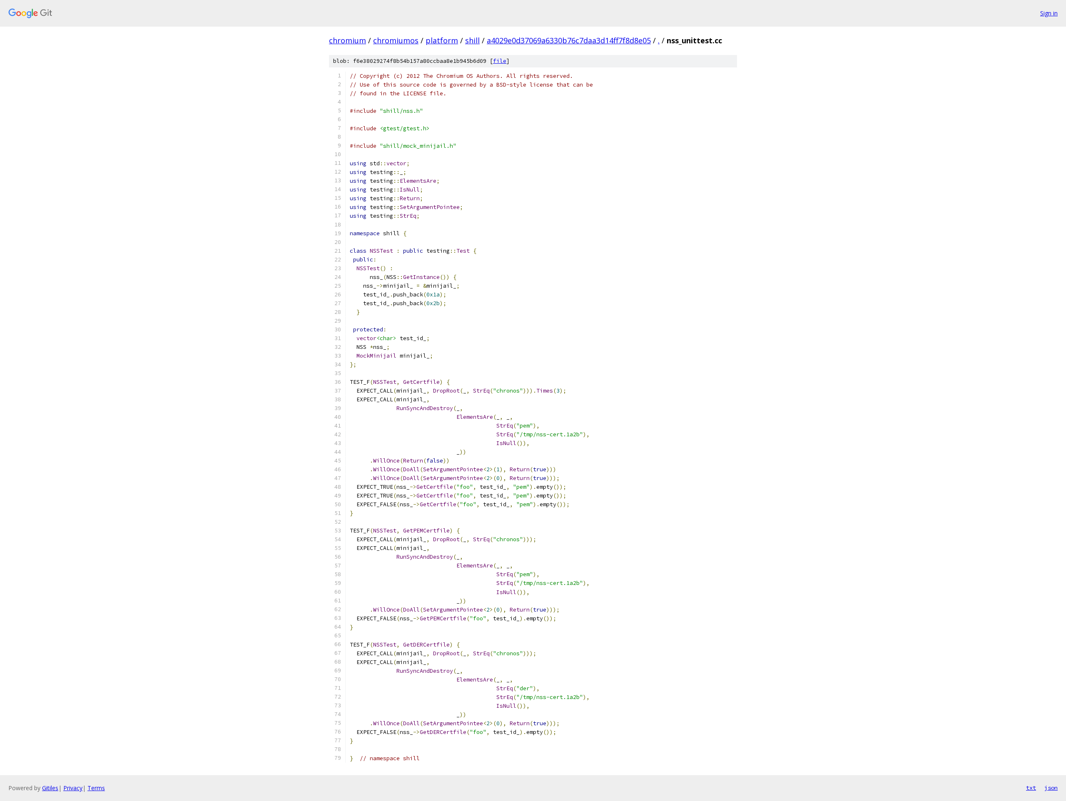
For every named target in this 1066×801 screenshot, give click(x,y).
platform (442, 40)
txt (1031, 787)
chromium (347, 40)
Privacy (72, 788)
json (1051, 787)
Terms (96, 788)
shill (472, 40)
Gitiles (50, 788)
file (499, 61)
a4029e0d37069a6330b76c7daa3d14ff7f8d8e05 (569, 40)
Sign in (1049, 13)
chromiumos (395, 40)
